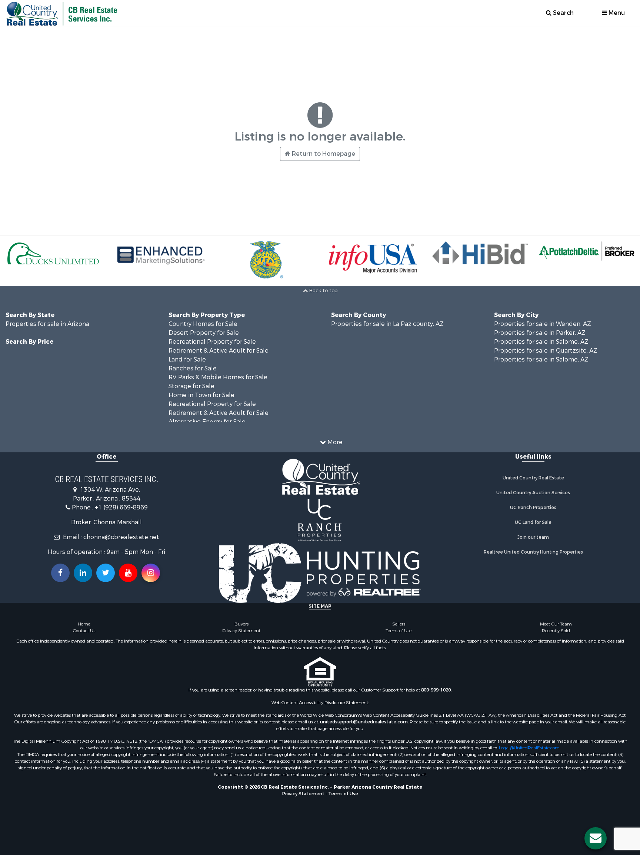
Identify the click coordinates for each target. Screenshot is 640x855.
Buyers (241, 624)
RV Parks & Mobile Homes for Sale (218, 377)
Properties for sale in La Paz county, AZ (387, 324)
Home (84, 624)
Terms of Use (398, 631)
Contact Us (84, 631)
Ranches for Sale (193, 368)
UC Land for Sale (533, 522)
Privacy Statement (241, 631)
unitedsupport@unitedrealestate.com (364, 722)
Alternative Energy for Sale (207, 422)
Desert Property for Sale (204, 333)
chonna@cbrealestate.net (121, 537)
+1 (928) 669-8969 (121, 507)
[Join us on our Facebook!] (60, 573)
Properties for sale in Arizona (47, 324)
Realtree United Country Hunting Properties (533, 552)
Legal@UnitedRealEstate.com (529, 748)
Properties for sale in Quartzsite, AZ (545, 350)
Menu (616, 13)
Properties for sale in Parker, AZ (540, 333)
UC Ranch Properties (533, 508)
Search (562, 13)
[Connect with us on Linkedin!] (83, 573)
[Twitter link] (105, 573)
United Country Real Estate (533, 478)
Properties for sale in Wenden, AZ (542, 324)
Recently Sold (556, 631)
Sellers (398, 624)
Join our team (533, 537)
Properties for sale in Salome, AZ (541, 342)
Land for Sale (187, 359)
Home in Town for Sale (201, 395)
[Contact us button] (595, 838)
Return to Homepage (322, 154)
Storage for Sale (191, 386)
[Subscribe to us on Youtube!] (128, 573)
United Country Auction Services (533, 493)
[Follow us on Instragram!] (150, 573)
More (334, 442)
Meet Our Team (556, 624)
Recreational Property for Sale (212, 342)
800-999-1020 (436, 690)
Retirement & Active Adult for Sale (219, 350)
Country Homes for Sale (203, 324)
